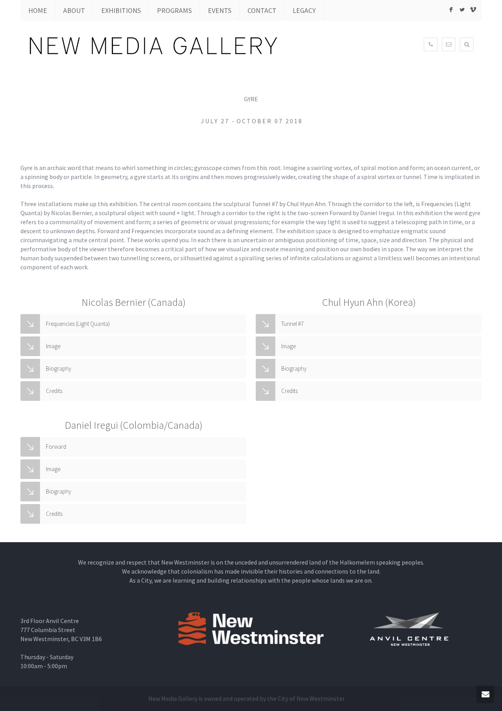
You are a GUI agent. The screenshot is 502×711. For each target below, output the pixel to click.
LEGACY (304, 10)
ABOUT (74, 10)
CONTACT (261, 10)
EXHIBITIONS (121, 10)
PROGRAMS (174, 10)
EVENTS (219, 10)
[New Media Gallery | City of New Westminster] (255, 46)
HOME (37, 10)
